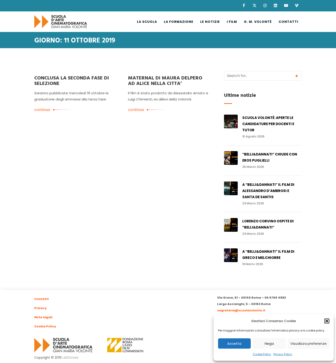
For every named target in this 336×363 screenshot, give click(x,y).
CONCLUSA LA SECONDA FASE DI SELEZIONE (71, 81)
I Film (232, 21)
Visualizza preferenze (308, 343)
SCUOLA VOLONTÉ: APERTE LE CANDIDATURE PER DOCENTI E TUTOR (268, 123)
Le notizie (210, 21)
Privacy (40, 308)
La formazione (178, 21)
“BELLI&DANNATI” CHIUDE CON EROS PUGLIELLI (269, 157)
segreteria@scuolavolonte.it (241, 310)
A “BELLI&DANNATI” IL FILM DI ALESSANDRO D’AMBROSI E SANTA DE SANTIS (268, 190)
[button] (327, 321)
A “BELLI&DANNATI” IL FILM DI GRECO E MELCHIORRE (268, 254)
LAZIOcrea (70, 357)
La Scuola (147, 21)
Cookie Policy (262, 354)
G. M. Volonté (258, 21)
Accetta (234, 343)
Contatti (288, 21)
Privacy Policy (282, 354)
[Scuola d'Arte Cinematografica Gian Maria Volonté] (60, 21)
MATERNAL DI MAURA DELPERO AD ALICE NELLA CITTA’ (165, 81)
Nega (269, 343)
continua (42, 109)
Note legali (43, 317)
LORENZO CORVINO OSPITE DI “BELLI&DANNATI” (268, 224)
